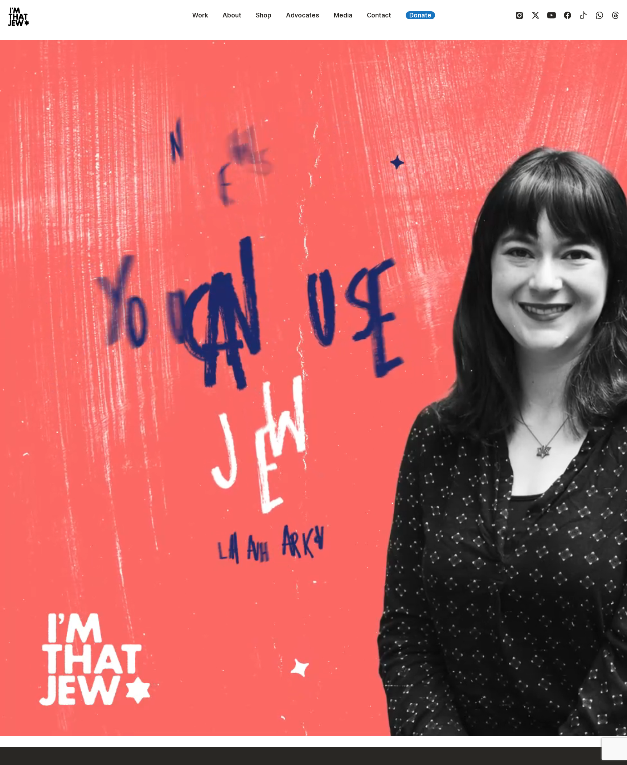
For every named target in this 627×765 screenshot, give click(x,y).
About (231, 15)
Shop (263, 15)
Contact (379, 15)
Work (200, 15)
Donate (420, 15)
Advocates (302, 15)
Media (343, 15)
